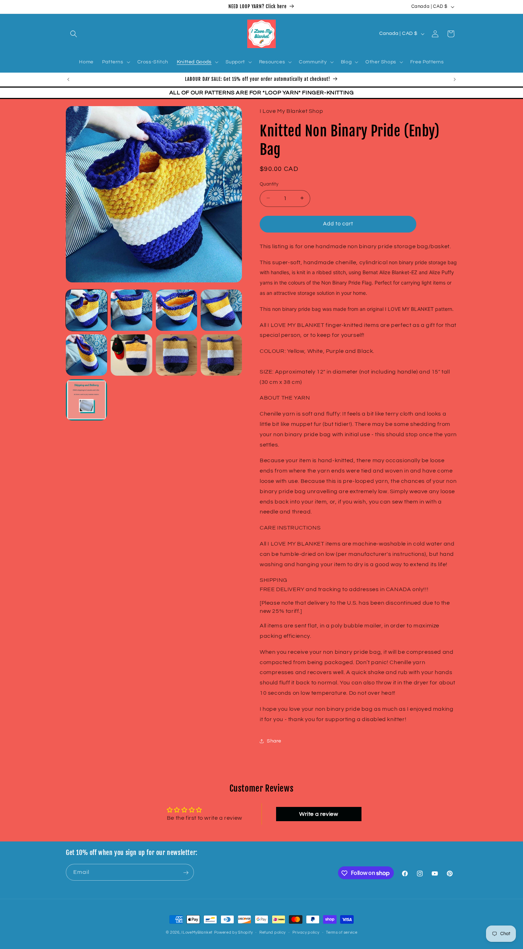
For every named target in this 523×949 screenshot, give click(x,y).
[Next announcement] (455, 79)
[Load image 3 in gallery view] (176, 310)
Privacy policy (305, 932)
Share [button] (274, 740)
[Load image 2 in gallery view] (131, 310)
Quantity (269, 183)
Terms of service (341, 932)
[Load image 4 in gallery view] (221, 310)
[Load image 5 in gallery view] (86, 355)
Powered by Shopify (233, 932)
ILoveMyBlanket (197, 932)
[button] (73, 34)
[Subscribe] (186, 872)
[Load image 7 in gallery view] (176, 355)
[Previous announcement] (68, 79)
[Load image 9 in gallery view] (86, 400)
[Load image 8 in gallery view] (221, 355)
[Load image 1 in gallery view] (86, 310)
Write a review (318, 814)
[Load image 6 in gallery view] (131, 355)
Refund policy (272, 932)
